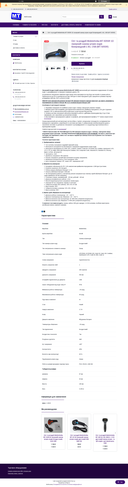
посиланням (62, 129)
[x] (44, 212)
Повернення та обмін (93, 25)
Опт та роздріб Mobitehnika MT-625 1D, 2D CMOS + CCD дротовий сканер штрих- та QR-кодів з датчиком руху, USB (105, 439)
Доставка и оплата (19, 48)
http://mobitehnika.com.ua (22, 109)
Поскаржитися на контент (60, 484)
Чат (121, 482)
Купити (82, 64)
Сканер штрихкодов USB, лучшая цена (19, 471)
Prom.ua (73, 481)
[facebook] (42, 212)
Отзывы (15, 44)
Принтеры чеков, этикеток (15, 473)
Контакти (54, 25)
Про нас (45, 25)
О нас (15, 40)
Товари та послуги (29, 25)
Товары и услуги (18, 36)
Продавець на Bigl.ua (64, 482)
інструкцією (47, 118)
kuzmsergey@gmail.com (21, 111)
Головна (16, 25)
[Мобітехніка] (16, 20)
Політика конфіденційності (75, 484)
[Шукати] (101, 17)
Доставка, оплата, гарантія (71, 25)
